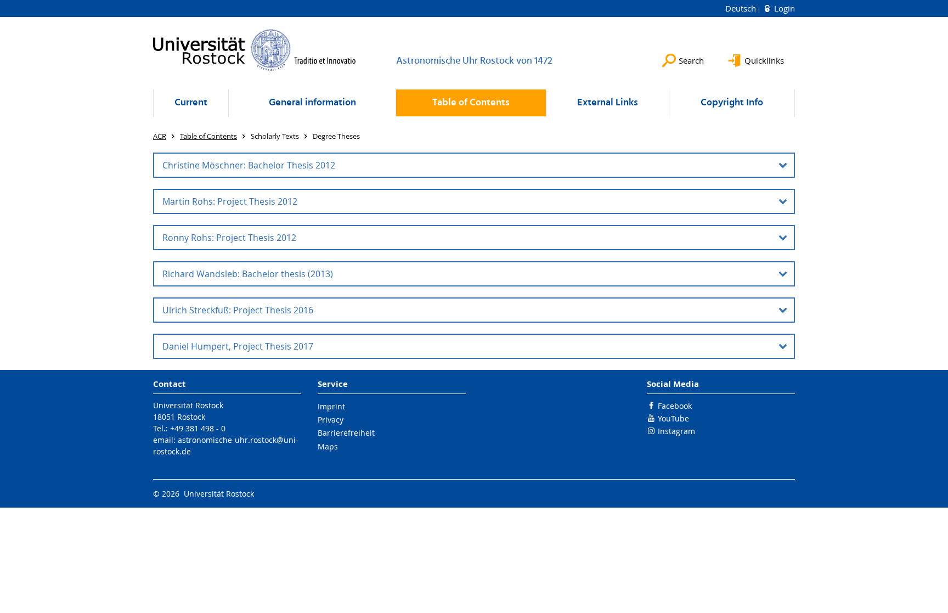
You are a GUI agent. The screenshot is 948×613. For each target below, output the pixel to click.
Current (190, 103)
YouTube (673, 418)
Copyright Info (732, 103)
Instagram (676, 431)
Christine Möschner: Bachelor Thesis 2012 (248, 165)
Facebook (675, 406)
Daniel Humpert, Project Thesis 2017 (237, 346)
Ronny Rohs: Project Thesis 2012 (229, 238)
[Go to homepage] (254, 50)
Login (783, 8)
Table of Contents (471, 103)
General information (312, 103)
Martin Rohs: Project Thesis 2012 (229, 201)
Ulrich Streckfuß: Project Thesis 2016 (237, 310)
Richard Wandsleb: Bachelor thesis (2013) (247, 274)
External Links (607, 103)
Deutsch (741, 8)
